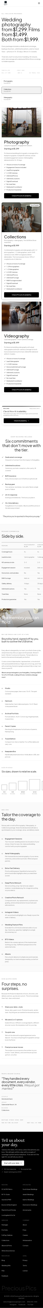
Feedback (5, 1276)
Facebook (21, 1304)
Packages (5, 1225)
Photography (8, 82)
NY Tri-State (6, 1194)
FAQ (3, 1271)
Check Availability (20, 421)
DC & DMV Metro (7, 1189)
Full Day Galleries (7, 1235)
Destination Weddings (30, 1205)
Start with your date (11, 1163)
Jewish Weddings (28, 1194)
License (25, 1271)
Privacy (25, 1260)
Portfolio (5, 1230)
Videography (8, 98)
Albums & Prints (7, 1245)
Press (24, 1230)
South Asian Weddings (30, 1189)
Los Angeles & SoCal (8, 1215)
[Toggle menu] (39, 3)
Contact (25, 1245)
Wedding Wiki (6, 1265)
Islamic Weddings (28, 1200)
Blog (3, 1260)
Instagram (13, 1304)
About (25, 1225)
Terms (25, 1265)
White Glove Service (8, 1251)
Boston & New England (9, 1205)
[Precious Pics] (6, 3)
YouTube (30, 1304)
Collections (7, 90)
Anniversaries (27, 1210)
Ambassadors (27, 1240)
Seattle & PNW (6, 1200)
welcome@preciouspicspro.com (14, 1302)
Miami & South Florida (9, 1210)
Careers (25, 1235)
